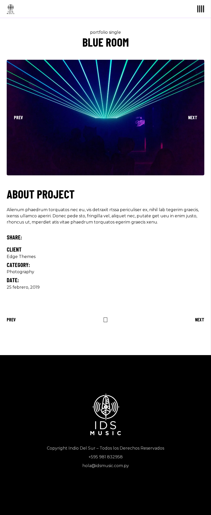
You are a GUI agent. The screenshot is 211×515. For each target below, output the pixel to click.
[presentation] (18, 117)
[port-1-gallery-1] (105, 117)
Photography (20, 271)
